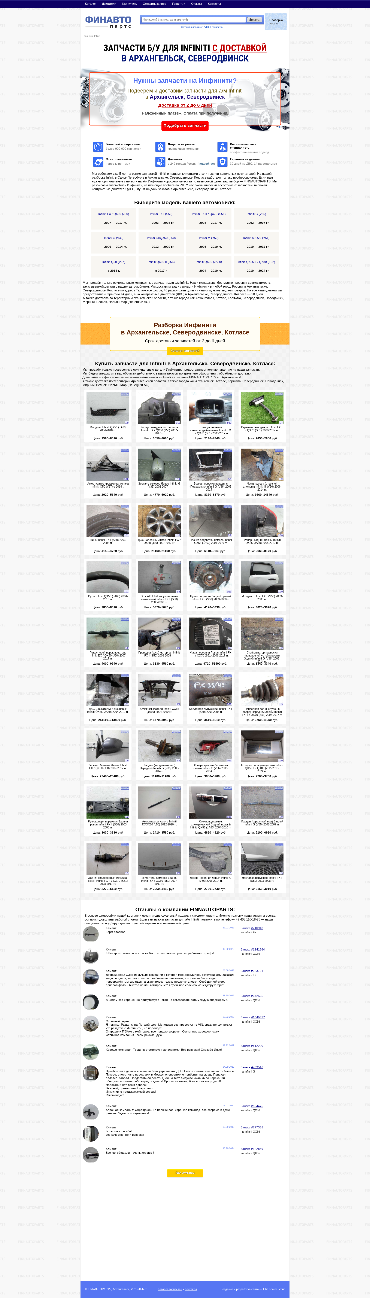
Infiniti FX (251, 932)
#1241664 (258, 949)
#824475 (257, 1106)
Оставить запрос (154, 3)
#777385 (257, 1127)
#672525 (257, 996)
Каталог (90, 3)
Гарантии (178, 3)
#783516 (257, 1067)
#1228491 (258, 1148)
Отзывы (196, 3)
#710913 (257, 928)
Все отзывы (185, 1173)
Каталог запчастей (185, 350)
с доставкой (239, 48)
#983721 (257, 971)
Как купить (129, 3)
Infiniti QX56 (252, 953)
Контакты (214, 3)
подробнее (206, 163)
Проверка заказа (276, 21)
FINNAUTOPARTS (99, 1289)
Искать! (255, 19)
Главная (87, 36)
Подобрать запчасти (185, 125)
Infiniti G (250, 1071)
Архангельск (121, 1289)
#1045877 (258, 1017)
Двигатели (109, 3)
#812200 (257, 1045)
